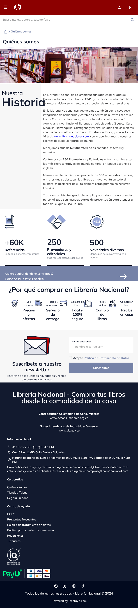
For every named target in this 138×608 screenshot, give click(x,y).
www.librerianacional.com (71, 136)
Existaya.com (78, 601)
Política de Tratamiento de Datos (106, 358)
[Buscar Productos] (133, 19)
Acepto (101, 358)
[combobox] (69, 19)
